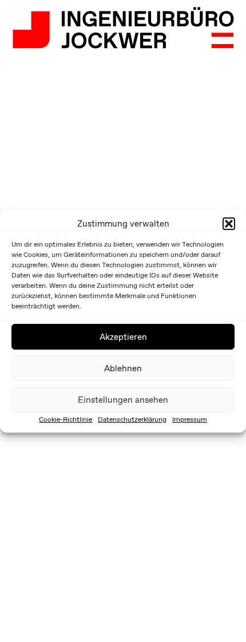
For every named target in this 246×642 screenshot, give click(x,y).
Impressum (189, 419)
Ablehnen (123, 368)
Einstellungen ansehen (123, 400)
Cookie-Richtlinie (65, 419)
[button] (229, 223)
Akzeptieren (123, 337)
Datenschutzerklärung (132, 419)
